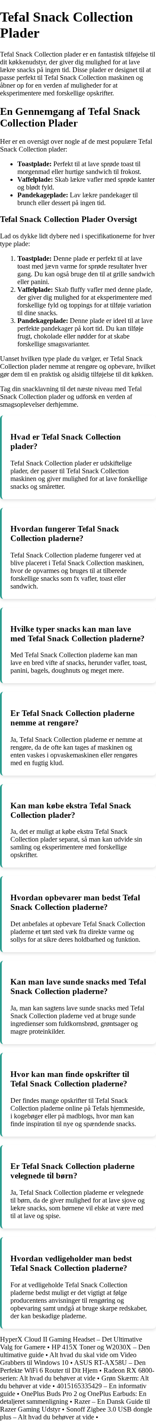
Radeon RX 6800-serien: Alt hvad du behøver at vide (77, 1374)
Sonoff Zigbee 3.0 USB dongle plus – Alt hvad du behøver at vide (76, 1413)
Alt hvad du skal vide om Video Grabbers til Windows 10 (68, 1358)
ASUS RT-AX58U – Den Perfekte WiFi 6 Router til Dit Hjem (73, 1366)
